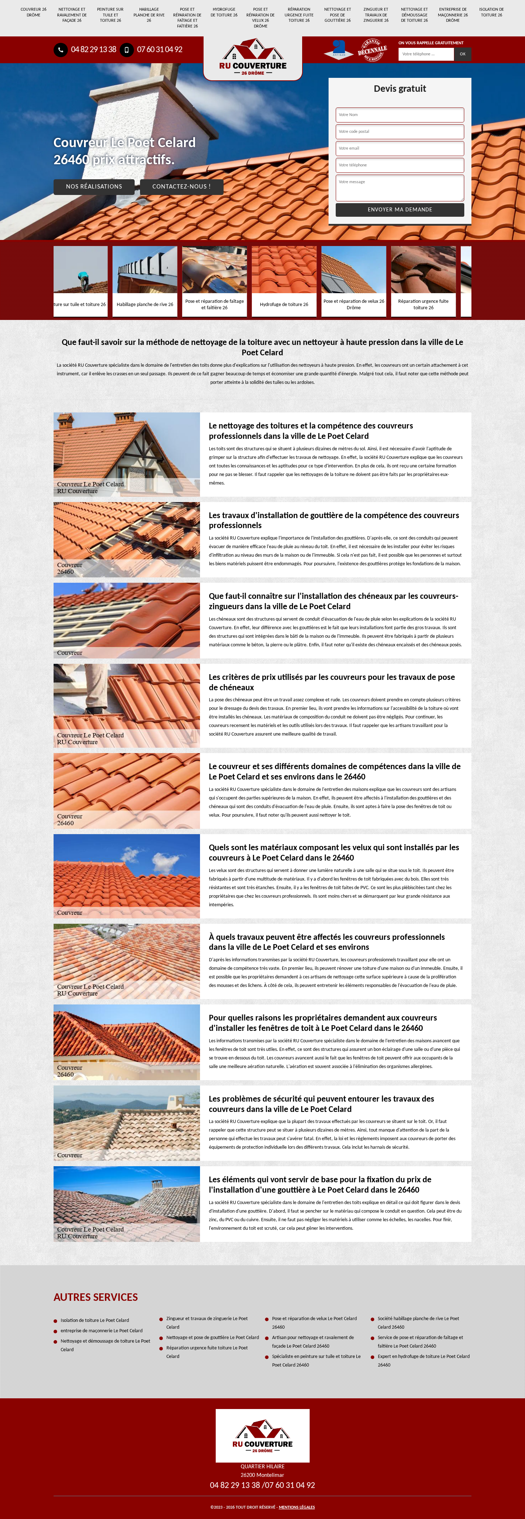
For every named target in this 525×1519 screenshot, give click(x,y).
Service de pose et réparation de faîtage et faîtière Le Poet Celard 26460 (420, 1342)
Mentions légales (297, 1507)
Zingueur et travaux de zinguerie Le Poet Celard (207, 1323)
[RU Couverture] (263, 1435)
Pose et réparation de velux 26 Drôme (260, 18)
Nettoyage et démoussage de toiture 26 (414, 15)
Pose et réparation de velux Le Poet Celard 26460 (314, 1323)
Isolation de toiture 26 (491, 12)
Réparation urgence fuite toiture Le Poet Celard (207, 1352)
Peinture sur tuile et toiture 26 (110, 15)
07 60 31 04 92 (159, 50)
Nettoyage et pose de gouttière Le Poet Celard (212, 1337)
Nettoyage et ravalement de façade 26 (72, 15)
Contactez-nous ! (181, 187)
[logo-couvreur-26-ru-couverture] (253, 58)
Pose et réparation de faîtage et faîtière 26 (187, 18)
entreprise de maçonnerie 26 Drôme (453, 15)
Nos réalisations (94, 187)
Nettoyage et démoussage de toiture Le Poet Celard (105, 1346)
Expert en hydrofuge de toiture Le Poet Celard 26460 (424, 1361)
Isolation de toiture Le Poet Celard (95, 1320)
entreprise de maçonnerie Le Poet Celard (101, 1331)
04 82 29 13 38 (93, 50)
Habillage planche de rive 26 (149, 15)
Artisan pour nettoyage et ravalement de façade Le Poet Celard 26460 (313, 1342)
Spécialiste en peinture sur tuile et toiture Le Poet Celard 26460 (316, 1361)
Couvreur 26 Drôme (33, 12)
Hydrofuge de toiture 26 (224, 12)
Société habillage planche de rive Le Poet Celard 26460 (418, 1323)
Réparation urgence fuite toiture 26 (299, 15)
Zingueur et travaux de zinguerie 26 (376, 15)
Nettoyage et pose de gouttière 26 (337, 15)
